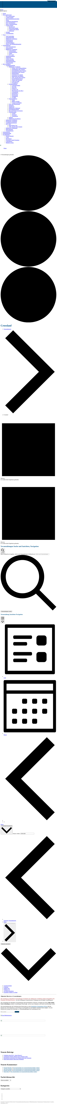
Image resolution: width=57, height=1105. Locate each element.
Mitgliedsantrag (33, 1101)
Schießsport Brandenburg (12, 21)
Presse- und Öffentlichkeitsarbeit (13, 44)
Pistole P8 (14, 88)
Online (10, 53)
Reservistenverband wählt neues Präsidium (14, 1059)
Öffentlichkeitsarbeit (10, 61)
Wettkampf (8, 57)
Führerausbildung (13, 98)
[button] (3, 11)
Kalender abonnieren (5, 944)
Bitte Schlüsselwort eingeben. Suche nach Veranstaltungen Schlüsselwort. (18, 554)
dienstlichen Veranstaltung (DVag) (39, 1006)
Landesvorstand (9, 17)
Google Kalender (8, 985)
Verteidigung (15, 116)
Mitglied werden (10, 142)
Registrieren (9, 138)
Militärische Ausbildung (11, 38)
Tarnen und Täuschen (17, 80)
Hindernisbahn (15, 73)
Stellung (11, 117)
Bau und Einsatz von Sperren (16, 110)
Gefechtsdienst (9, 41)
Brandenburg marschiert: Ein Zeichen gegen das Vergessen (17, 1058)
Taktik (13, 100)
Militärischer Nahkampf (14, 108)
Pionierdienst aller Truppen (18, 72)
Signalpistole (15, 96)
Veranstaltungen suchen (6, 611)
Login (7, 137)
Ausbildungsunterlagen (11, 122)
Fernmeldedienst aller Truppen (19, 70)
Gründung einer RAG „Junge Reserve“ (13, 1055)
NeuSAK (14, 86)
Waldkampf (11, 106)
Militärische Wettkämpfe (11, 128)
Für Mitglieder (6, 134)
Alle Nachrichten (10, 36)
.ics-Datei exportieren (9, 991)
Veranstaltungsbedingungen (22, 1101)
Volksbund (11, 30)
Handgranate (15, 94)
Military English (15, 101)
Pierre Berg (6, 1071)
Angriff (13, 113)
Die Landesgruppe (7, 14)
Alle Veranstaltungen (11, 46)
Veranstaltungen (6, 45)
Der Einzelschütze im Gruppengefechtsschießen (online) (26, 1067)
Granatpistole (15, 92)
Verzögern (14, 114)
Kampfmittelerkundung (17, 78)
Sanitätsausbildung (10, 56)
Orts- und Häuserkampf (14, 104)
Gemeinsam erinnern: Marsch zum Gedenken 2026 (16, 1056)
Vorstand (7, 1101)
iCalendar (6, 987)
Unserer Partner (9, 25)
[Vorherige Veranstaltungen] (30, 820)
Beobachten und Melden (17, 76)
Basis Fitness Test (13, 125)
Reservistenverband (13, 28)
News (4, 34)
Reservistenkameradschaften (12, 18)
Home (4, 13)
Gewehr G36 (15, 89)
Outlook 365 (7, 988)
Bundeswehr (12, 26)
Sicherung (11, 105)
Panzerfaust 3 (15, 93)
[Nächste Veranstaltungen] (4, 822)
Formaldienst (15, 82)
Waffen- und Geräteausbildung (19, 68)
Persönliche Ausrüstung (11, 121)
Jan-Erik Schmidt (8, 1069)
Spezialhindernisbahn (14, 109)
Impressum (40, 1101)
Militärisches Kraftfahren (15, 118)
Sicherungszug (9, 40)
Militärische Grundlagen (14, 66)
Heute (2, 824)
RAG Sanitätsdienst (10, 22)
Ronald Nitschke (8, 1067)
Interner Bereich (10, 136)
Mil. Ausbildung (7, 64)
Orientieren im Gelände (17, 74)
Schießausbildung (10, 42)
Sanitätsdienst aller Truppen (18, 69)
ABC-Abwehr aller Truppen (18, 77)
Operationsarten (12, 112)
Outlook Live (7, 989)
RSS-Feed (12, 1101)
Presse (7, 20)
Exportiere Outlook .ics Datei (10, 992)
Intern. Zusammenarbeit (11, 24)
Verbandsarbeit (9, 62)
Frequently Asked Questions (12, 140)
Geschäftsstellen (10, 33)
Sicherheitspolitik (10, 37)
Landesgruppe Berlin (14, 29)
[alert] (28, 448)
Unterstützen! (9, 141)
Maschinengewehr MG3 (17, 90)
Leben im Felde (15, 81)
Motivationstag (9, 129)
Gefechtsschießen (16, 85)
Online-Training (9, 58)
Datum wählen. (16, 833)
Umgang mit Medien (17, 102)
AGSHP (14, 97)
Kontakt (8, 32)
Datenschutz (46, 1101)
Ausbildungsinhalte (10, 65)
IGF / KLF (11, 54)
